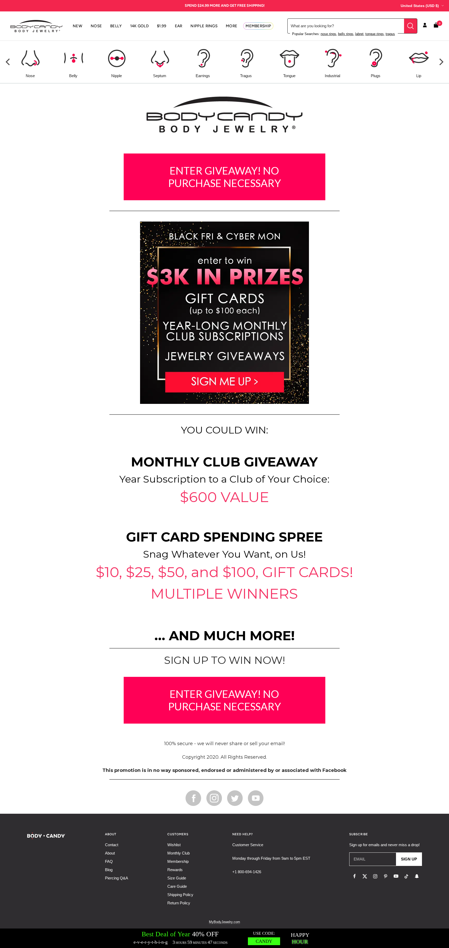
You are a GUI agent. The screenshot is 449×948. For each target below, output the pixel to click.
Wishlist (174, 845)
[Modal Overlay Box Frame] (224, 938)
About (110, 853)
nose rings (328, 34)
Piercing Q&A (116, 878)
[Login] (424, 26)
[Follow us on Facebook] (354, 876)
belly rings (345, 34)
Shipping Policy (180, 894)
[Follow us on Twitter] (365, 876)
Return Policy (178, 903)
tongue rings (374, 34)
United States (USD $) (420, 6)
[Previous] (8, 62)
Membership (178, 861)
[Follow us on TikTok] (406, 876)
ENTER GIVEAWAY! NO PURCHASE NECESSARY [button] (224, 176)
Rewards (175, 869)
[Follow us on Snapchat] (417, 876)
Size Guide (176, 878)
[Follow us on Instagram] (375, 876)
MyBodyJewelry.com (224, 922)
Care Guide (177, 886)
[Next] (440, 62)
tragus (390, 34)
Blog (109, 869)
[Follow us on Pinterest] (385, 876)
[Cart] (436, 26)
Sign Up (409, 859)
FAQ (109, 861)
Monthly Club (178, 853)
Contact (111, 845)
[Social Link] (193, 798)
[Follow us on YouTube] (396, 876)
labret (359, 34)
